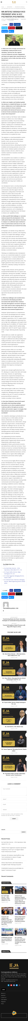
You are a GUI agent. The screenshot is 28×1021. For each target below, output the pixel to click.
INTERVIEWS (9, 7)
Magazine (3, 1001)
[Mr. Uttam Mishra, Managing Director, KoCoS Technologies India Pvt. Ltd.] (14, 668)
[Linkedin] (9, 985)
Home (2, 7)
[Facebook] (14, 985)
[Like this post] (11, 24)
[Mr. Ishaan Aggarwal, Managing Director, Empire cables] (14, 739)
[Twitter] (17, 985)
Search (3, 829)
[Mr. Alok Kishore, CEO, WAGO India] (14, 716)
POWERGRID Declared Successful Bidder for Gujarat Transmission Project (6, 940)
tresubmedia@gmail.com (12, 19)
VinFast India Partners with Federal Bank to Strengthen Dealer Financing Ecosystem (20, 919)
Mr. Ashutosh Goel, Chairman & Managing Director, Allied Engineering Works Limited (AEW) (14, 581)
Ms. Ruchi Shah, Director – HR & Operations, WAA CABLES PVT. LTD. (5, 898)
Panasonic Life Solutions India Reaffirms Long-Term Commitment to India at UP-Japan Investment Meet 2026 (12, 857)
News (2, 1003)
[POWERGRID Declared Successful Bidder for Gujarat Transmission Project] (7, 932)
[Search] (26, 2)
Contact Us (3, 997)
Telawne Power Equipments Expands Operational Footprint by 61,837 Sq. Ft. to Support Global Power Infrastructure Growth (13, 849)
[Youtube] (11, 985)
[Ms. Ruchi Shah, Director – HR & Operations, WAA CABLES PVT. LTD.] (14, 643)
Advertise (3, 995)
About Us (3, 993)
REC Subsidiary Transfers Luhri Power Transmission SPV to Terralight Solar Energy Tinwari (20, 940)
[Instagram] (19, 985)
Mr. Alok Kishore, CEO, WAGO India (14, 726)
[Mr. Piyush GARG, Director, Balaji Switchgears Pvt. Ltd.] (14, 692)
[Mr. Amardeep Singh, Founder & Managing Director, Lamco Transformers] (14, 763)
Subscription (4, 999)
